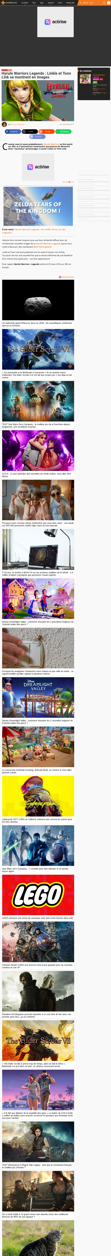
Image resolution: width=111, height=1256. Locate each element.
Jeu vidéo (4, 70)
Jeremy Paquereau (18, 124)
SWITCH (85, 3)
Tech (34, 3)
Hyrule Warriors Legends (48, 243)
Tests (60, 3)
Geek (41, 3)
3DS (101, 79)
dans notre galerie (42, 247)
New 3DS (96, 79)
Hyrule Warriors (51, 144)
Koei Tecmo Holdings (99, 89)
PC (80, 3)
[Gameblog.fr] (8, 2)
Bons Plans (70, 3)
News (10, 70)
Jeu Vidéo (24, 3)
